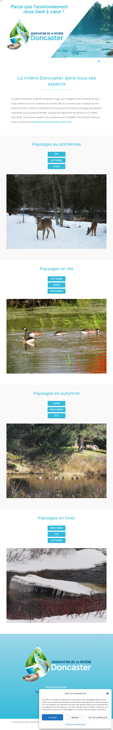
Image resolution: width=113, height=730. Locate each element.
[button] (107, 693)
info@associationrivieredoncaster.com (51, 121)
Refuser (75, 717)
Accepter (53, 717)
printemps (56, 291)
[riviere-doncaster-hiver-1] (56, 621)
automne (56, 160)
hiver (56, 166)
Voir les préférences (98, 717)
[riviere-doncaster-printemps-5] (56, 248)
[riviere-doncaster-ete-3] (56, 372)
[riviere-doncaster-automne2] (56, 497)
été (56, 154)
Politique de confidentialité (75, 724)
